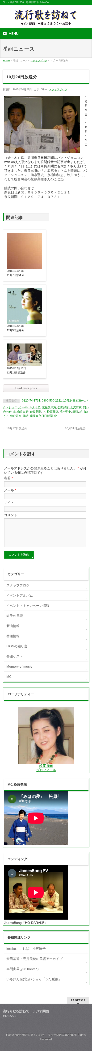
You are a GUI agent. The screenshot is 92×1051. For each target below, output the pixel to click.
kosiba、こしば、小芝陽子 (26, 949)
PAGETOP (78, 1000)
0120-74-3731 (31, 400)
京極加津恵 (49, 407)
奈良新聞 (35, 411)
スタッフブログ (39, 60)
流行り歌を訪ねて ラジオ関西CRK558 (47, 1035)
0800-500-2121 (52, 400)
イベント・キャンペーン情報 (27, 605)
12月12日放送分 (16, 372)
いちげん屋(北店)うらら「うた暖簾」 (34, 979)
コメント (10, 515)
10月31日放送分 (77, 428)
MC (9, 676)
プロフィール (46, 770)
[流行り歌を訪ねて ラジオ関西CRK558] (46, 20)
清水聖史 (65, 411)
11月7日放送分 (15, 275)
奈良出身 (23, 411)
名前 (8, 478)
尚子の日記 (14, 616)
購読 (26, 416)
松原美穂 (52, 411)
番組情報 (13, 636)
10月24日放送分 (73, 400)
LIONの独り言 (16, 646)
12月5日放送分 (15, 330)
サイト (9, 502)
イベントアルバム (19, 595)
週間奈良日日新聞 (41, 416)
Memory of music (19, 666)
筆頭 (75, 411)
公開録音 (63, 407)
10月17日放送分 (15, 428)
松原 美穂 (46, 766)
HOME (6, 60)
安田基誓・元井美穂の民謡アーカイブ (34, 959)
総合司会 (15, 416)
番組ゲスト (14, 656)
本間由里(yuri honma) (22, 969)
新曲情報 (13, 626)
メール (10, 490)
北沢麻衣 (76, 407)
